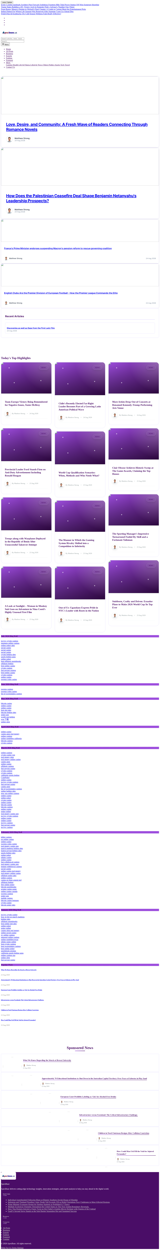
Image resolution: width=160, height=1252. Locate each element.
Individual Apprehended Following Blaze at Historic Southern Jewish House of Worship (43, 1200)
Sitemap (20, 1248)
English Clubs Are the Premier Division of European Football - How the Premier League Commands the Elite (61, 293)
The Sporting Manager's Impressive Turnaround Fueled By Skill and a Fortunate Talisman (130, 536)
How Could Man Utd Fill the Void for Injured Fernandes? (18, 1020)
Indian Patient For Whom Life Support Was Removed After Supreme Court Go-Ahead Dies (37, 11)
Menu (6, 45)
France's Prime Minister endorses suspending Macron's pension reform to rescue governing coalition (58, 248)
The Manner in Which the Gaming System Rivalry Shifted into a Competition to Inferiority (76, 543)
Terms (14, 1248)
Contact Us (10, 67)
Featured (9, 60)
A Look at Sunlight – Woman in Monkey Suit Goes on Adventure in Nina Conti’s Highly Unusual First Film (26, 609)
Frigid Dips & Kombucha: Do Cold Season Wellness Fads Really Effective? (31, 14)
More (8, 63)
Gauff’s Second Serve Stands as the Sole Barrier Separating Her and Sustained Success (42, 1211)
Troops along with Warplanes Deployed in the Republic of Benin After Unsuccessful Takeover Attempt (25, 541)
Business (9, 54)
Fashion (9, 58)
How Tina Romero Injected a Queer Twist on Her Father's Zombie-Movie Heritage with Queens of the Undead (52, 1209)
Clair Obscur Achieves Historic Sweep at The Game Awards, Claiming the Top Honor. (132, 470)
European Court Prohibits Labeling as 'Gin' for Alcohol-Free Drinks (21, 990)
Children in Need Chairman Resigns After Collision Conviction (20, 1010)
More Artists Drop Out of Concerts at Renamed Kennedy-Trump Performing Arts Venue (132, 404)
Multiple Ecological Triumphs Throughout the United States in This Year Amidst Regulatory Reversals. (48, 1207)
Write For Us (6, 1248)
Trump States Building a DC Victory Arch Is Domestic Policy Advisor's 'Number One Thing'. (38, 7)
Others (46, 65)
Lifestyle (34, 65)
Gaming (9, 65)
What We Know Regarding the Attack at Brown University (19, 970)
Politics (52, 65)
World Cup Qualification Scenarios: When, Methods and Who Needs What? (79, 474)
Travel (67, 65)
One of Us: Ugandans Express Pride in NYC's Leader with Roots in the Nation (79, 609)
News (40, 65)
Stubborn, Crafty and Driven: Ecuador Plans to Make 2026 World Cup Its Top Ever (132, 604)
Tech (62, 65)
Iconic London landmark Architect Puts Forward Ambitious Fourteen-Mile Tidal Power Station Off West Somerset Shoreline (50, 5)
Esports (9, 56)
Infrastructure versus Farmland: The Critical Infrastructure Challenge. (22, 1000)
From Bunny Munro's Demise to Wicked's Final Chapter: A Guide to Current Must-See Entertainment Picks (43, 9)
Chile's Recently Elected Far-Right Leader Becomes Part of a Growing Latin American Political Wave (80, 406)
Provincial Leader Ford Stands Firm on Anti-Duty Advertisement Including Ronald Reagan (25, 472)
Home (8, 49)
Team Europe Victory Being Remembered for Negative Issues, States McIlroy (26, 403)
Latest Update (7, 2)
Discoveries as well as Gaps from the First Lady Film (31, 328)
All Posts (9, 51)
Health (16, 65)
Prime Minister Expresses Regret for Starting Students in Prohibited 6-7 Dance (39, 1204)
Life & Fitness (24, 65)
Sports (57, 65)
